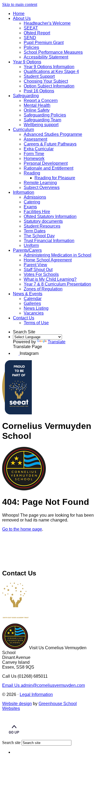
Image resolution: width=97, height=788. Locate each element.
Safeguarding (26, 95)
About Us (22, 18)
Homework (34, 158)
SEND (30, 37)
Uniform (31, 245)
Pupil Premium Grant (44, 42)
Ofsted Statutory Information (50, 216)
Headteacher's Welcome (47, 23)
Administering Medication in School (57, 255)
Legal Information (36, 694)
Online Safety (37, 110)
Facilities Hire (37, 211)
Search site (11, 742)
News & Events (27, 293)
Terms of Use (36, 322)
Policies (31, 47)
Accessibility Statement (46, 57)
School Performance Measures (53, 52)
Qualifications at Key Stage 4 (51, 71)
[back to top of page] (14, 737)
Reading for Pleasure (54, 178)
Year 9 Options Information (49, 66)
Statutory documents (43, 221)
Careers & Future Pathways (50, 144)
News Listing (36, 308)
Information (23, 192)
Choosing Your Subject (46, 81)
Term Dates (35, 231)
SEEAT (31, 28)
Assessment (35, 139)
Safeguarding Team (42, 120)
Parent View (35, 264)
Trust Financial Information (49, 240)
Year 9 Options (27, 62)
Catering (32, 202)
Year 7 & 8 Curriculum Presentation (57, 284)
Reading (32, 173)
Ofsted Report (37, 33)
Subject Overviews (42, 187)
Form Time (34, 153)
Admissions (35, 197)
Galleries (32, 303)
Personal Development (46, 163)
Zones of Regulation (43, 289)
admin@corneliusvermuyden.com (43, 685)
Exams (30, 207)
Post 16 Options (39, 91)
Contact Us (23, 318)
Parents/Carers (27, 250)
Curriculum (23, 129)
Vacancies (34, 313)
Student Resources (42, 226)
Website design (17, 703)
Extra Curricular (39, 149)
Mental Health (37, 105)
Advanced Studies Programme (53, 134)
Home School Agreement (48, 260)
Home (19, 13)
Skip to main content (19, 4)
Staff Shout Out (38, 269)
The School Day (39, 236)
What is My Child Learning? (50, 279)
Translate (56, 342)
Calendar (32, 298)
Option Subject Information (49, 86)
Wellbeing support (41, 124)
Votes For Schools (41, 274)
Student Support (39, 76)
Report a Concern (41, 100)
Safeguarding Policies (45, 115)
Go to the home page (22, 529)
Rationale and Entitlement (48, 168)
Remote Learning (40, 182)
